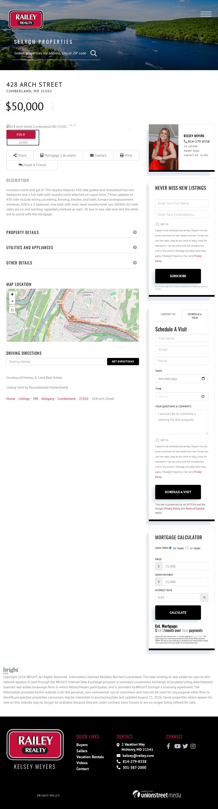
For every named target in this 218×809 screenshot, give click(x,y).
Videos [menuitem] (82, 762)
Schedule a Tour (195, 315)
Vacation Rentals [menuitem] (90, 756)
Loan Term (161, 547)
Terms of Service (195, 508)
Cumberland (67, 398)
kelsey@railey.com (138, 755)
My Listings (191, 146)
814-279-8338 (199, 141)
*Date (158, 370)
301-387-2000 (134, 767)
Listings (24, 398)
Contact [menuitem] (82, 768)
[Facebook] (168, 746)
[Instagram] (193, 746)
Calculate (178, 612)
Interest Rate (163, 590)
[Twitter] (184, 746)
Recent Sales (191, 150)
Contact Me (191, 155)
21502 (84, 398)
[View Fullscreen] (12, 310)
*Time (158, 388)
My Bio (204, 155)
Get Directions (123, 361)
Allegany (48, 398)
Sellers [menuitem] (81, 750)
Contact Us (168, 314)
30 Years (178, 548)
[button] (94, 53)
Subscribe (178, 276)
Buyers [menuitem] (82, 744)
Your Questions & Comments (173, 406)
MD (35, 398)
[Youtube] (176, 746)
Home (10, 398)
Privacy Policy (172, 508)
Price (158, 559)
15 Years (194, 548)
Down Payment (164, 574)
